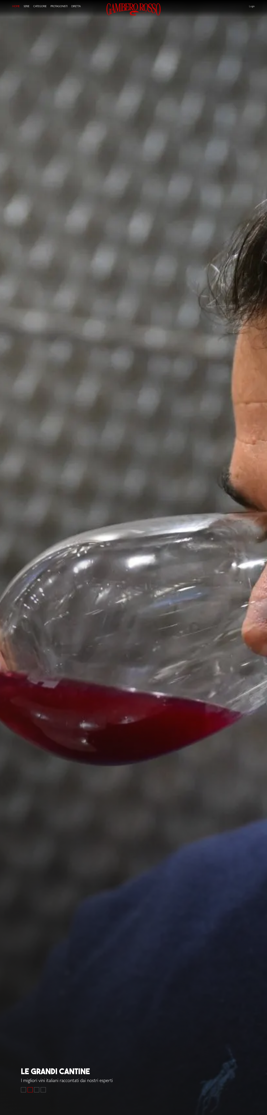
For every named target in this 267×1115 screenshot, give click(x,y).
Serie (26, 6)
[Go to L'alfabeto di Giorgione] (36, 1089)
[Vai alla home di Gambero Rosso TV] (133, 9)
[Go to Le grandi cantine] (30, 1089)
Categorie (40, 6)
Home (16, 6)
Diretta (76, 6)
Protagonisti (59, 6)
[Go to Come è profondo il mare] (23, 1089)
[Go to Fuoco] (43, 1089)
